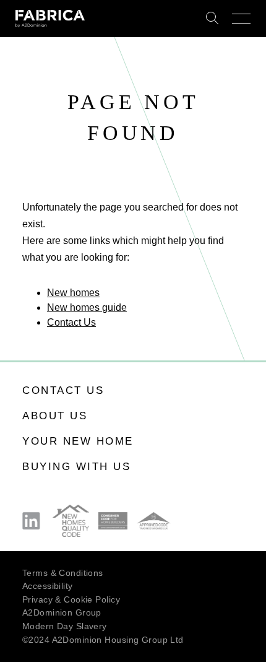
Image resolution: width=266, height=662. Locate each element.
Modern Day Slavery (64, 626)
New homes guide (87, 307)
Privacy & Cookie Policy (71, 599)
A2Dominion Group (61, 612)
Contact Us (71, 322)
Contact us (63, 390)
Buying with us (76, 467)
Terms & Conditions (62, 573)
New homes (73, 292)
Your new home (78, 441)
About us (54, 416)
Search (212, 19)
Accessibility (47, 586)
